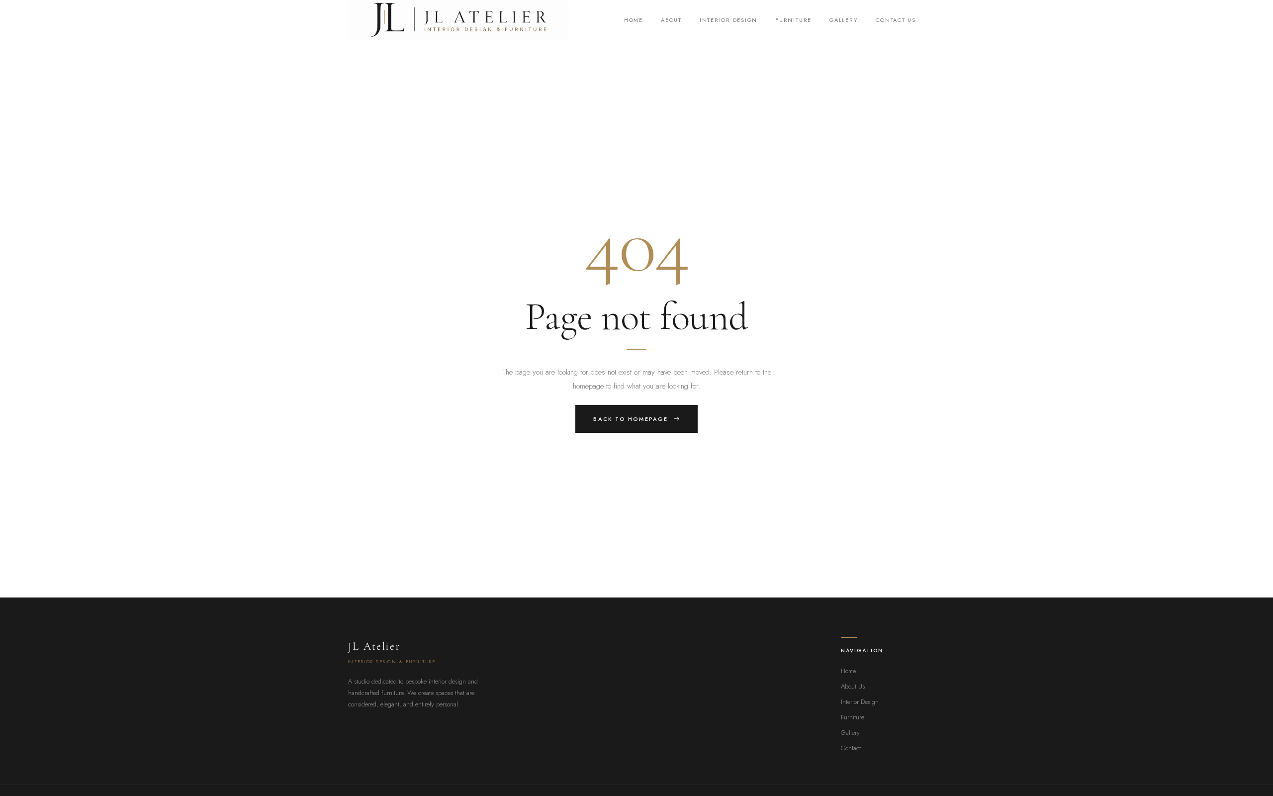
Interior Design (728, 20)
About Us (853, 686)
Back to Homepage (630, 419)
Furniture (793, 20)
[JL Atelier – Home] (458, 20)
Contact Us (896, 20)
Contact (851, 748)
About (671, 20)
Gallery (843, 20)
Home (633, 20)
